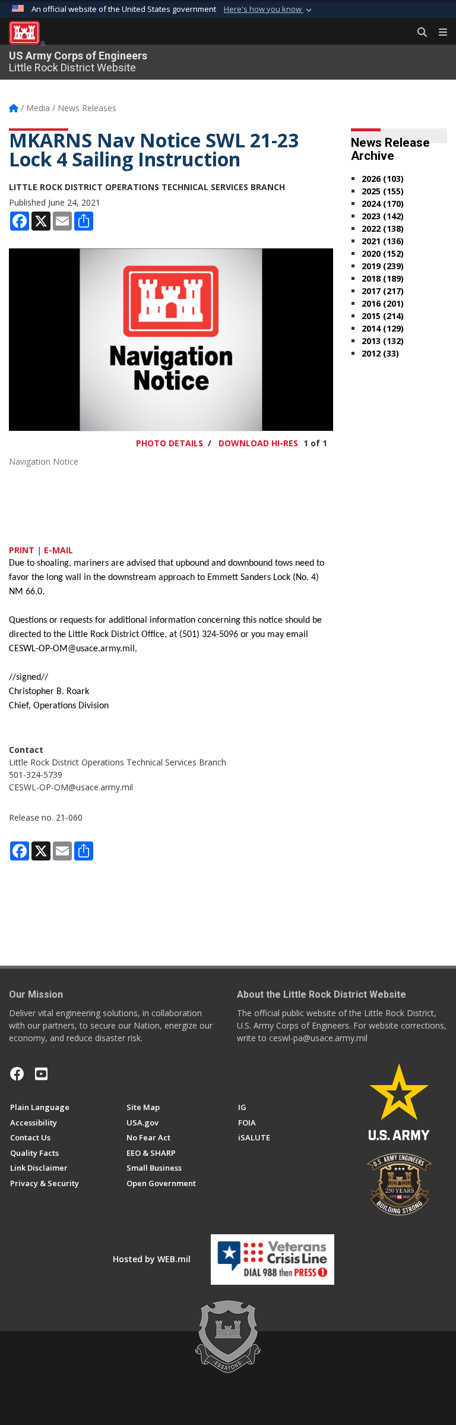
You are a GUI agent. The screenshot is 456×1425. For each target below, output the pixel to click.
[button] (269, 9)
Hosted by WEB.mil (152, 1259)
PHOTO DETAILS (169, 443)
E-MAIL (58, 550)
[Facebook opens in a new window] (17, 1073)
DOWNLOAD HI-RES (258, 443)
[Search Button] (418, 33)
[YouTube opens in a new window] (41, 1073)
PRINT (21, 550)
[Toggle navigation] (438, 33)
